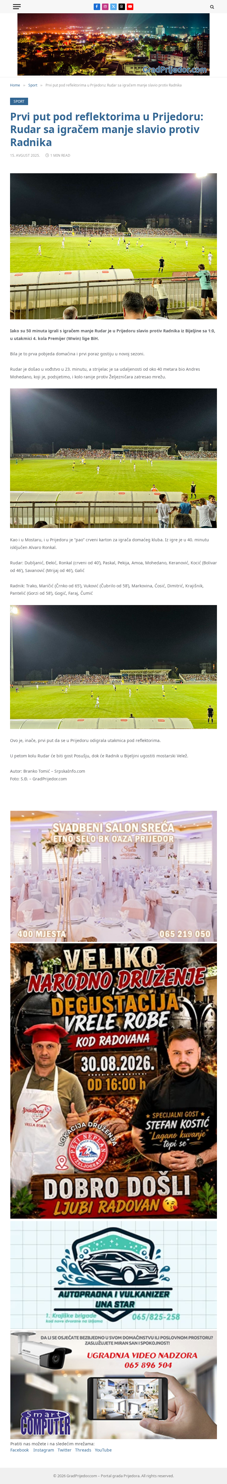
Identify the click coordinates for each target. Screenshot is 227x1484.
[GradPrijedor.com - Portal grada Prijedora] (113, 74)
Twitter (65, 1450)
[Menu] (17, 6)
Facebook (19, 1450)
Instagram (43, 1450)
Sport (19, 101)
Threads (83, 1450)
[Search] (211, 6)
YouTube (103, 1450)
